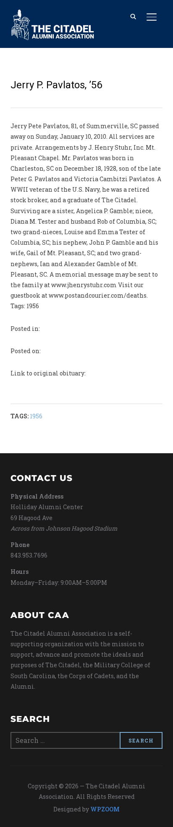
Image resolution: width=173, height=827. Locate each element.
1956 (36, 416)
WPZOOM (105, 809)
